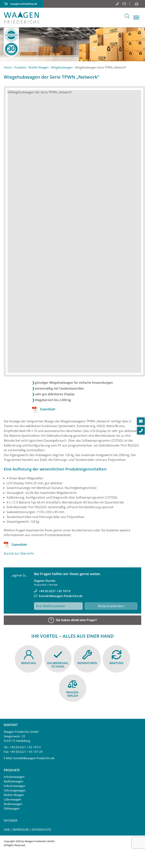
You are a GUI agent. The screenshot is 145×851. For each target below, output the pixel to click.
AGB (7, 829)
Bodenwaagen (13, 804)
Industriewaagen (14, 786)
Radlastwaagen (13, 781)
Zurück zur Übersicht (19, 553)
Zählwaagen (11, 808)
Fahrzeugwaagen (15, 790)
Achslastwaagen (14, 777)
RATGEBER (10, 820)
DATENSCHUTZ (41, 829)
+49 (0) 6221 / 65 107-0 (54, 591)
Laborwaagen (12, 799)
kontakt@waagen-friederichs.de (61, 596)
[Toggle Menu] (136, 17)
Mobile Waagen (14, 795)
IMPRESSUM (21, 829)
